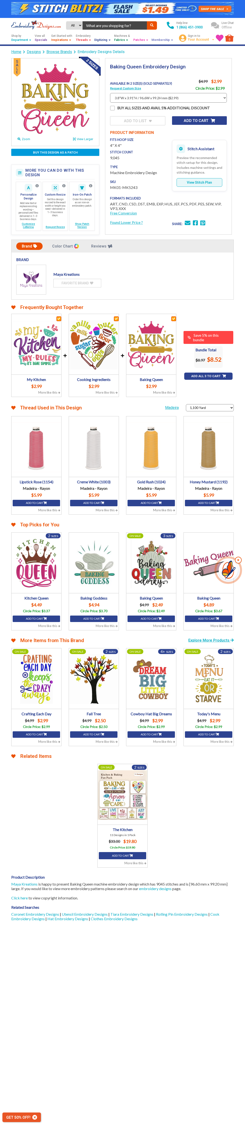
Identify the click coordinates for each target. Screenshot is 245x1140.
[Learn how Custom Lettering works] (37, 185)
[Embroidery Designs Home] (36, 25)
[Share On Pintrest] (202, 223)
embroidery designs (155, 888)
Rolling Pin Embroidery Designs (182, 914)
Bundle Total (205, 349)
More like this (48, 392)
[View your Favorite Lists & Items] (219, 38)
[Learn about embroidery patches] (90, 185)
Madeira (172, 407)
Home (16, 52)
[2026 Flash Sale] (122, 9)
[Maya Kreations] (31, 280)
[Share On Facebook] (195, 223)
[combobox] (115, 25)
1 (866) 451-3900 (189, 27)
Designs (34, 52)
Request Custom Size (125, 88)
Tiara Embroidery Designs (132, 914)
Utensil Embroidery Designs (85, 914)
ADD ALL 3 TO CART (206, 376)
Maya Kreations (24, 884)
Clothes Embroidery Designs (114, 918)
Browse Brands (59, 52)
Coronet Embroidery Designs (35, 914)
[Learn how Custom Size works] (64, 185)
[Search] (152, 25)
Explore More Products (209, 640)
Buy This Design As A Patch (55, 152)
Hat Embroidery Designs (68, 918)
